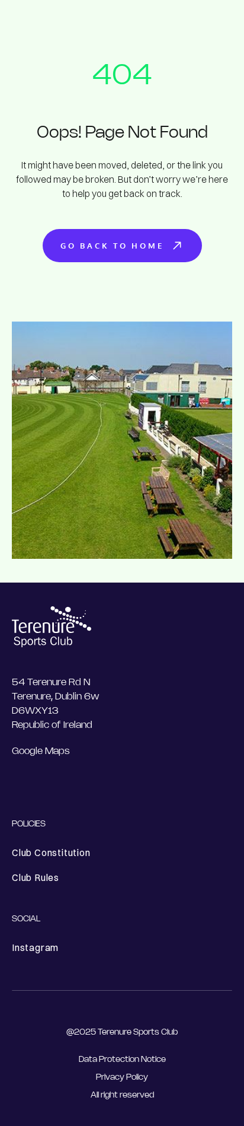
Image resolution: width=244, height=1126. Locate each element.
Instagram (35, 947)
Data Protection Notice (122, 1060)
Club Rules (35, 877)
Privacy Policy (122, 1078)
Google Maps (41, 751)
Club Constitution (51, 852)
